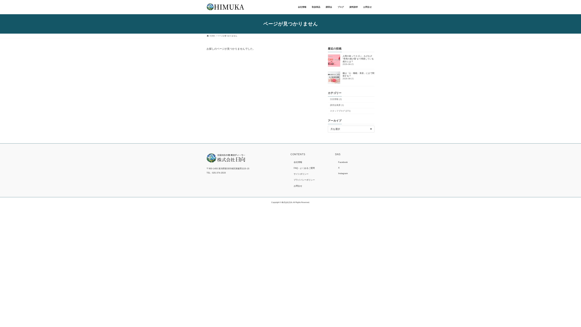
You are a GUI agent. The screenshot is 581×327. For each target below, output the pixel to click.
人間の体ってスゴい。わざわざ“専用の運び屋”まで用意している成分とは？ (358, 59)
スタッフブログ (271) (340, 111)
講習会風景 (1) (337, 105)
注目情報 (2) (336, 99)
